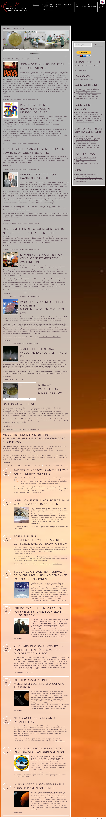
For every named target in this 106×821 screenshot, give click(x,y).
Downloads (101, 819)
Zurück (27, 465)
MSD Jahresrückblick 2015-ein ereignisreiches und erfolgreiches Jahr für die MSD (34, 438)
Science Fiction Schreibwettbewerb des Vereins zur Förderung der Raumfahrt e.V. (40, 540)
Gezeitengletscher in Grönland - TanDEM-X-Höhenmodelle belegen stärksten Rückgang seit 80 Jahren (87, 145)
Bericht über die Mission (32, 321)
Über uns (52, 5)
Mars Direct (84, 5)
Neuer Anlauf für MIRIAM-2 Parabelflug (34, 720)
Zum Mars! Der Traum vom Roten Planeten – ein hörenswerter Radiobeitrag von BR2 (38, 650)
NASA (78, 170)
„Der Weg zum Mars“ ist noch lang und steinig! (42, 66)
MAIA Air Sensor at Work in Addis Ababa (89, 178)
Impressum (70, 819)
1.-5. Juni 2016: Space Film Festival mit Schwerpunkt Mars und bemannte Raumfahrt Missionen (41, 575)
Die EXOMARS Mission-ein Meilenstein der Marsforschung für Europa (39, 683)
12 (53, 465)
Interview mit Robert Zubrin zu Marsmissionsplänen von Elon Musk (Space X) (38, 611)
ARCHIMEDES (68, 5)
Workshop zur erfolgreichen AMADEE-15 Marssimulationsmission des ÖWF (43, 307)
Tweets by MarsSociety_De (83, 70)
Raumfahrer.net (86, 85)
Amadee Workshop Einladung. (50, 337)
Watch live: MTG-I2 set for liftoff (86, 158)
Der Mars (77, 5)
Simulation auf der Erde (102, 6)
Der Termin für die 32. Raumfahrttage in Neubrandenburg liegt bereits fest (33, 231)
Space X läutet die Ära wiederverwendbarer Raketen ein (44, 352)
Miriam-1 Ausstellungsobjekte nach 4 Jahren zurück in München (41, 502)
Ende (66, 465)
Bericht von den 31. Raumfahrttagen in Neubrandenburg (35, 109)
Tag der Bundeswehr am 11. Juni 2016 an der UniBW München (41, 472)
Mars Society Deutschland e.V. (12, 28)
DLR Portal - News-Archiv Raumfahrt (88, 130)
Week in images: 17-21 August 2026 (87, 163)
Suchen (98, 45)
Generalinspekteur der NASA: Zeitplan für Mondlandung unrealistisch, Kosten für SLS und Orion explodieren (89, 120)
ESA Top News (84, 154)
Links (92, 819)
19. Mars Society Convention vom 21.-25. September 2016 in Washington (41, 258)
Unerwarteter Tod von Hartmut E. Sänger (38, 176)
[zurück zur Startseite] (14, 7)
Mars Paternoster (92, 5)
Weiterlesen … (7, 96)
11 (49, 465)
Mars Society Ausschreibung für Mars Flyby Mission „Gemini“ (39, 786)
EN (102, 2)
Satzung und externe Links (45, 7)
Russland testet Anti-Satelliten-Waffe (88, 116)
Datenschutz (82, 819)
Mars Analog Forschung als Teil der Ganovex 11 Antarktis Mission (39, 750)
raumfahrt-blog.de (83, 106)
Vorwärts (59, 465)
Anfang (19, 465)
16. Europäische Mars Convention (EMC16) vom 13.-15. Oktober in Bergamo (34, 150)
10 (46, 465)
